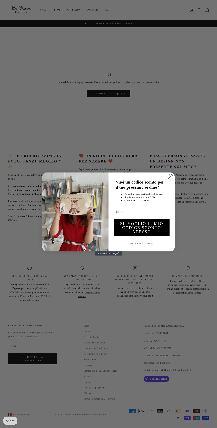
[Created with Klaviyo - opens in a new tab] (108, 253)
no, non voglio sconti (142, 243)
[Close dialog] (170, 176)
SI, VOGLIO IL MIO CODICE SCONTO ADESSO (141, 227)
